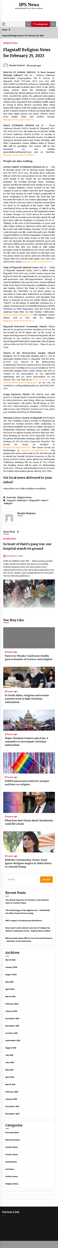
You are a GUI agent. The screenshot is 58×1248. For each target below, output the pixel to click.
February (22, 500)
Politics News (11, 1176)
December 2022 (12, 1106)
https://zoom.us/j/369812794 (16, 447)
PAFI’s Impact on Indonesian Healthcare (23, 920)
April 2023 (9, 1077)
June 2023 (9, 1062)
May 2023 (9, 1069)
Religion (8, 503)
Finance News (11, 1154)
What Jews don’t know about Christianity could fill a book (29, 822)
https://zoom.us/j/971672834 (35, 450)
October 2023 (11, 1033)
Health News (9, 539)
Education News (12, 1140)
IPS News (29, 4)
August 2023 (10, 1047)
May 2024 (9, 982)
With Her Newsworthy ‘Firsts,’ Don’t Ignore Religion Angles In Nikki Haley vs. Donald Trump (28, 863)
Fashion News (11, 1147)
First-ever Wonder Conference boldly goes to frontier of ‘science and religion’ (29, 657)
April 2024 (9, 989)
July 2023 (9, 1055)
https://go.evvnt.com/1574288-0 (37, 261)
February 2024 (11, 1004)
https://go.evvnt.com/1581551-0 (18, 320)
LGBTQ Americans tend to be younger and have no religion (27, 783)
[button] (28, 24)
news (44, 500)
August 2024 (10, 974)
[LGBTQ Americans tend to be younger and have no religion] (29, 763)
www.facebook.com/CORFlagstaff (20, 382)
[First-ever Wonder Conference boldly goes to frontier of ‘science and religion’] (29, 637)
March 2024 (10, 996)
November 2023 (12, 1025)
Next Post (9, 531)
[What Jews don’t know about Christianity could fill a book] (29, 802)
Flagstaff (34, 500)
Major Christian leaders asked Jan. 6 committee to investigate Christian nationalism (26, 741)
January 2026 (11, 967)
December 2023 (12, 1018)
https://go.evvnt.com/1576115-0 (18, 119)
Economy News (12, 1132)
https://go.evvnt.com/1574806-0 (18, 155)
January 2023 (11, 1099)
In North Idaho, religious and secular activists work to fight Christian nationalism (27, 698)
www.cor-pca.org (41, 379)
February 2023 (11, 1091)
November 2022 (12, 1113)
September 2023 (12, 1040)
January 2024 (11, 1011)
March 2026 (10, 960)
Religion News (10, 43)
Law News (9, 1169)
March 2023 (10, 1084)
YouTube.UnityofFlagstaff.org (18, 315)
